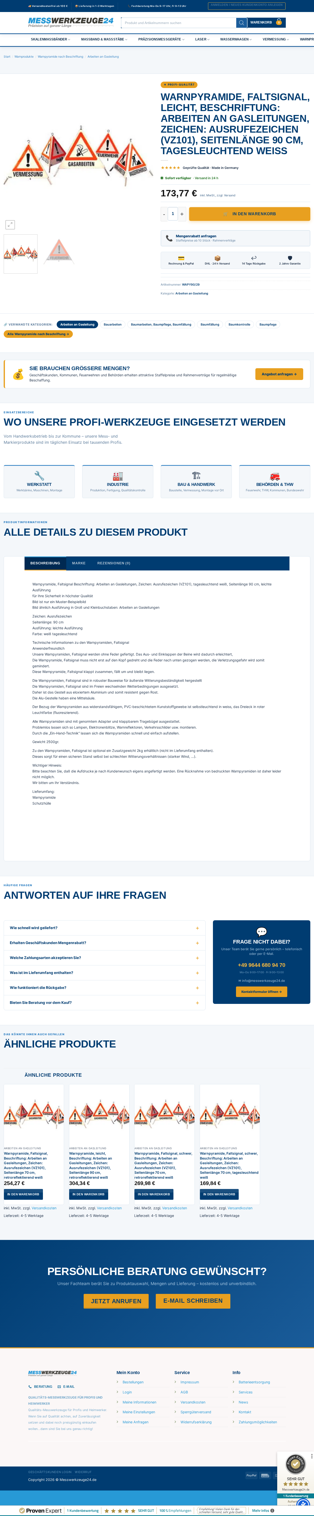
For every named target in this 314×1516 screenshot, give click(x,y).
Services (246, 1392)
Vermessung (274, 39)
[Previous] (12, 156)
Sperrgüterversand (196, 1412)
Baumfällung (210, 324)
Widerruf (83, 1472)
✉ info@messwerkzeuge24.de (261, 981)
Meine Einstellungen (139, 1412)
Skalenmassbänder (49, 39)
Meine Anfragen (135, 1422)
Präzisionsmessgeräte (159, 39)
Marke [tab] (79, 563)
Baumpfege (268, 324)
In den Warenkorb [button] (23, 1194)
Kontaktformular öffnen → (261, 992)
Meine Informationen (139, 1402)
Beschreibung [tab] (45, 563)
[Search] (241, 23)
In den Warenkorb (254, 214)
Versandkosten (44, 1208)
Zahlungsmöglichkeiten (258, 1422)
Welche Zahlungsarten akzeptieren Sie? (45, 957)
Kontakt (245, 1412)
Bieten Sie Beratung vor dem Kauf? (41, 1002)
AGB (184, 1392)
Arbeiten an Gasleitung (103, 56)
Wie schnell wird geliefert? (33, 927)
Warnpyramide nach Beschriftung (60, 56)
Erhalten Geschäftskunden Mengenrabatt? (48, 942)
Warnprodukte (24, 56)
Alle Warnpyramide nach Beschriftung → (38, 334)
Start (7, 56)
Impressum (190, 1382)
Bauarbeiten (113, 324)
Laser (200, 39)
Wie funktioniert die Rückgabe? (38, 987)
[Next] (144, 156)
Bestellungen (133, 1382)
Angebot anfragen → (279, 374)
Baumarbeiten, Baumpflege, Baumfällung (161, 324)
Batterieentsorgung (254, 1382)
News (243, 1402)
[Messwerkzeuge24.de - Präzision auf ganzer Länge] (71, 23)
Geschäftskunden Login (50, 1472)
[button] (247, 6)
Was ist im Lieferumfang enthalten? (41, 972)
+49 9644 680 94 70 (261, 965)
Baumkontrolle (239, 324)
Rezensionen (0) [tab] (114, 563)
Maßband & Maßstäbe (102, 39)
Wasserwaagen (234, 39)
